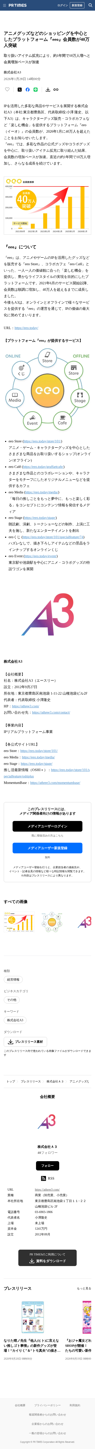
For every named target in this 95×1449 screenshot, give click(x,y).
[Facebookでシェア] (27, 89)
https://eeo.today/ (26, 328)
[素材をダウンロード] (47, 89)
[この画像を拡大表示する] (19, 922)
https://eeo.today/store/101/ (42, 441)
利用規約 (75, 1405)
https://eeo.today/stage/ (40, 518)
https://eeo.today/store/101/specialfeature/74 (53, 537)
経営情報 (13, 979)
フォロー (47, 1165)
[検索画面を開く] (90, 5)
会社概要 (20, 1405)
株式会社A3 (15, 1020)
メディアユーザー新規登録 (47, 848)
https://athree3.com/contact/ (51, 712)
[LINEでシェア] (35, 89)
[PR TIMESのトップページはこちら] (18, 5)
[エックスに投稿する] (19, 89)
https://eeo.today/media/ (41, 492)
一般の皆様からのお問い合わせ (47, 1433)
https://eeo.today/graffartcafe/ (43, 467)
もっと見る (84, 1288)
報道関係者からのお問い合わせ (47, 1414)
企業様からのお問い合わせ (47, 1424)
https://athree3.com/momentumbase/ (55, 783)
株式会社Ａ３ (55, 1081)
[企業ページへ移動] (47, 1123)
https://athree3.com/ (25, 706)
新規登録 (77, 5)
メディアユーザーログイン (47, 826)
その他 (11, 999)
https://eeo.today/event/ (41, 556)
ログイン (62, 5)
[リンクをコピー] (55, 89)
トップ (10, 1081)
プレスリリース (31, 1081)
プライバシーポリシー (47, 1405)
